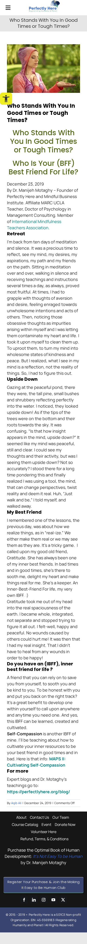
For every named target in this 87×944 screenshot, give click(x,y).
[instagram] (43, 899)
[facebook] (24, 899)
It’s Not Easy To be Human (57, 856)
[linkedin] (34, 899)
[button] (6, 99)
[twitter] (63, 899)
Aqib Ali (16, 803)
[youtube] (53, 899)
